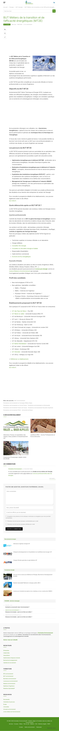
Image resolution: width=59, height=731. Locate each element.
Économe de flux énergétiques (21, 256)
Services (11, 724)
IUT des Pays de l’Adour (19, 311)
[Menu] (4, 2)
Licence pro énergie (41, 269)
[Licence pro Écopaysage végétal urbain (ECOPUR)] (16, 448)
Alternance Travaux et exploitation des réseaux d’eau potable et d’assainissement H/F (15, 436)
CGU (36, 724)
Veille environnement (30, 727)
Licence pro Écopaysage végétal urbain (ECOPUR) (14, 458)
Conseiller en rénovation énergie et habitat (25, 248)
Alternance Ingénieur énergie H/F (21, 543)
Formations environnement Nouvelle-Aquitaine (40, 407)
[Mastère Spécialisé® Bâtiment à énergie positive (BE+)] (7, 585)
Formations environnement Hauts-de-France (15, 407)
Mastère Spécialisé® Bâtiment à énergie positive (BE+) (27, 582)
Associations (6, 655)
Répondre (52, 478)
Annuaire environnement (9, 709)
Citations (32, 724)
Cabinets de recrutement (9, 662)
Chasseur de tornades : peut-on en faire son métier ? (18, 612)
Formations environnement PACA (12, 410)
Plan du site (26, 724)
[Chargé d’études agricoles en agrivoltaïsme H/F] (7, 562)
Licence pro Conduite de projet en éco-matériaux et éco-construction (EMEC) (32, 591)
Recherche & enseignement (10, 660)
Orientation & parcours (9, 702)
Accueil (5, 7)
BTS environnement (8, 673)
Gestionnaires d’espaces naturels (11, 658)
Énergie (12, 7)
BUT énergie (19, 7)
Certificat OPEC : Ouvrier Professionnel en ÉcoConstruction (42, 435)
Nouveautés (6, 699)
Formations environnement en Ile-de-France (15, 405)
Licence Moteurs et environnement (19, 271)
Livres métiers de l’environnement (11, 711)
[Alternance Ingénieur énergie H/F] (7, 546)
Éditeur (21, 724)
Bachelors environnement (9, 678)
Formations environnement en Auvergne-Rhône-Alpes (17, 403)
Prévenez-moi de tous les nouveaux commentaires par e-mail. (22, 521)
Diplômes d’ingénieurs (8, 686)
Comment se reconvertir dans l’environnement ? (17, 607)
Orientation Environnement (15, 468)
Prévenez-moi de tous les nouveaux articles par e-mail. (21, 524)
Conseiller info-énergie (19, 245)
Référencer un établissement (19, 359)
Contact (21, 727)
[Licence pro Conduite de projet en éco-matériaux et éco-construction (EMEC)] (7, 593)
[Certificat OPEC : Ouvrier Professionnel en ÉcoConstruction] (43, 426)
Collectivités (6, 653)
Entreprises (6, 650)
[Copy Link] (4, 37)
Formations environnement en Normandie (39, 405)
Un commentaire (28, 24)
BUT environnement (20, 400)
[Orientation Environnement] (29, 2)
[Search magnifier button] (54, 11)
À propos (16, 724)
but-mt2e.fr (12, 200)
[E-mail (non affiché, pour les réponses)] (4, 33)
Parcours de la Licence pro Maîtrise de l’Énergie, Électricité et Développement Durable (32, 575)
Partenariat (38, 727)
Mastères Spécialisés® (9, 688)
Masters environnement (9, 683)
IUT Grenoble (16, 352)
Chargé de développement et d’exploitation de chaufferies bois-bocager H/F (32, 552)
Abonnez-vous (51, 728)
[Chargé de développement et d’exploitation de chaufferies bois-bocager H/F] (7, 554)
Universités (6, 706)
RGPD (48, 724)
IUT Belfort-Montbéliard (19, 343)
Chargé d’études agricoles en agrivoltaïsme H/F (25, 560)
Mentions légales (42, 724)
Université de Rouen (27, 410)
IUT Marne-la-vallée (18, 314)
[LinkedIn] (4, 29)
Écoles (5, 704)
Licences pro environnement (10, 681)
